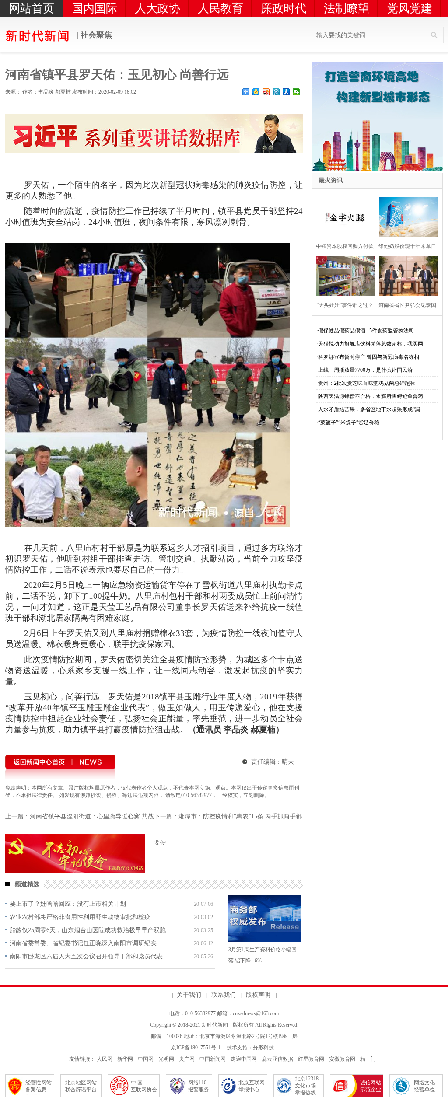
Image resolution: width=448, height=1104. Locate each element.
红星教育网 (311, 1059)
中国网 (146, 1059)
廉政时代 (283, 8)
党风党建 (409, 8)
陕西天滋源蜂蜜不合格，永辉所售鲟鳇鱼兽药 (370, 396)
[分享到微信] (296, 91)
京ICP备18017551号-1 (195, 1048)
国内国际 (94, 8)
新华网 (125, 1059)
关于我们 (189, 995)
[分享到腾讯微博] (276, 91)
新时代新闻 (215, 1025)
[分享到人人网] (286, 91)
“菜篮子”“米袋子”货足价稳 (348, 422)
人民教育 (220, 8)
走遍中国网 (244, 1059)
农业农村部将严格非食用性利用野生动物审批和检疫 (80, 917)
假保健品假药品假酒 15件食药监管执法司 (366, 331)
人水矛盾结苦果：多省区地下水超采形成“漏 (369, 409)
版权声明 (258, 995)
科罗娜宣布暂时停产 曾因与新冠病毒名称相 (368, 357)
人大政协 (157, 8)
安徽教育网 (342, 1059)
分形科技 (263, 1048)
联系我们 (223, 995)
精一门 (368, 1059)
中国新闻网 (213, 1059)
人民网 (104, 1059)
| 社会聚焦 (93, 35)
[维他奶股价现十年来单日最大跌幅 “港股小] (406, 216)
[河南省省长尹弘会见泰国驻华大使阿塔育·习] (406, 275)
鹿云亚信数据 (277, 1059)
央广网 (187, 1059)
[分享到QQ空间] (256, 91)
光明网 (166, 1059)
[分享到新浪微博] (266, 91)
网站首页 (31, 8)
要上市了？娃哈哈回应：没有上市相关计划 (68, 904)
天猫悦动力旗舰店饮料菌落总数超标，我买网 (370, 344)
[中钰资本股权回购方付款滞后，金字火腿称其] (343, 216)
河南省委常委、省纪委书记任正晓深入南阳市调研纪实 (83, 943)
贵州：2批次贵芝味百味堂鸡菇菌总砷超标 (366, 383)
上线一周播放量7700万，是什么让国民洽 (365, 370)
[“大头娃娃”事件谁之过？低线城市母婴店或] (343, 275)
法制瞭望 (346, 8)
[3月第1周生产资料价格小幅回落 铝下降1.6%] (264, 918)
